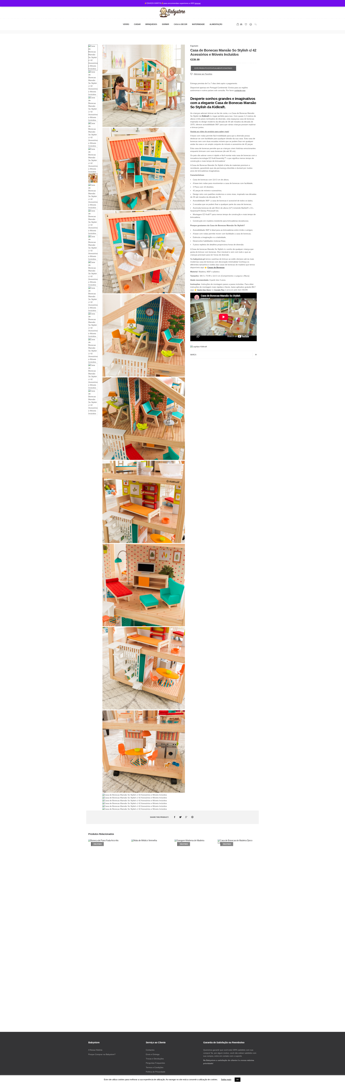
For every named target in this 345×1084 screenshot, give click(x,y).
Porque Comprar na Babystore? (101, 1054)
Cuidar (137, 24)
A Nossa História (95, 1050)
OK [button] (237, 1080)
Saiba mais (226, 1079)
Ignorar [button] (197, 3)
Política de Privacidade (155, 1072)
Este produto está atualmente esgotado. (213, 68)
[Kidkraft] (198, 346)
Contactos (150, 1050)
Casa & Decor (180, 24)
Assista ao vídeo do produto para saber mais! (209, 131)
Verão (126, 24)
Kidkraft (205, 116)
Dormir (165, 24)
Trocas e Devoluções (155, 1059)
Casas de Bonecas (216, 267)
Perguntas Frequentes (155, 1063)
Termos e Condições (154, 1067)
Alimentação (216, 24)
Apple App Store (204, 290)
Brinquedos (151, 24)
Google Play (219, 290)
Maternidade (198, 24)
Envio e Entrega (152, 1054)
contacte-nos (239, 90)
